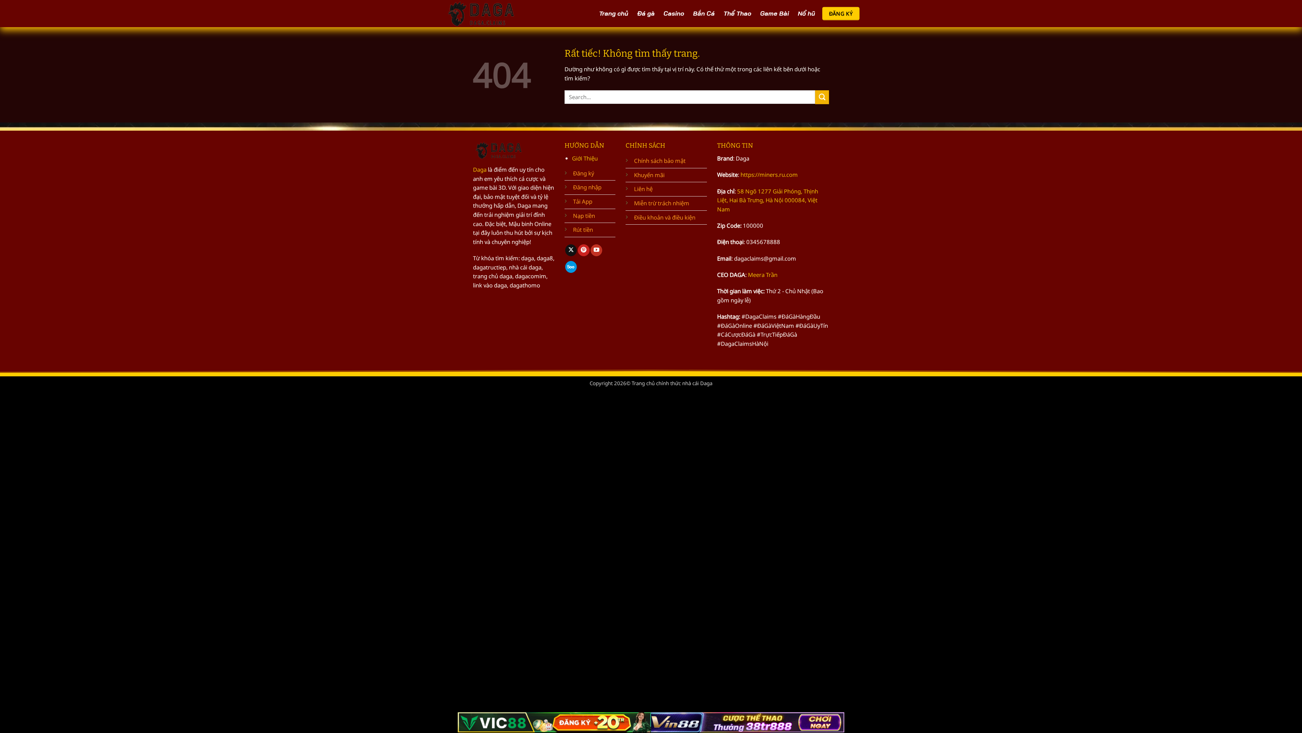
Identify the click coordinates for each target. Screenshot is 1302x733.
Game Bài (774, 13)
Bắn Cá (704, 13)
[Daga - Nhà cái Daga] (483, 13)
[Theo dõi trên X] (571, 250)
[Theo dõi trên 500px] (571, 267)
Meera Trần (762, 275)
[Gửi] (822, 97)
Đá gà (646, 13)
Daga (480, 169)
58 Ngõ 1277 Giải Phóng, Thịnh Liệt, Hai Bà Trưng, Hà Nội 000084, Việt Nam (767, 200)
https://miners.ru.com (769, 174)
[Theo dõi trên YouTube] (596, 250)
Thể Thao (737, 13)
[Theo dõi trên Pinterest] (583, 250)
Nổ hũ (806, 13)
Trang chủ (613, 13)
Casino (674, 13)
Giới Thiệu (585, 158)
